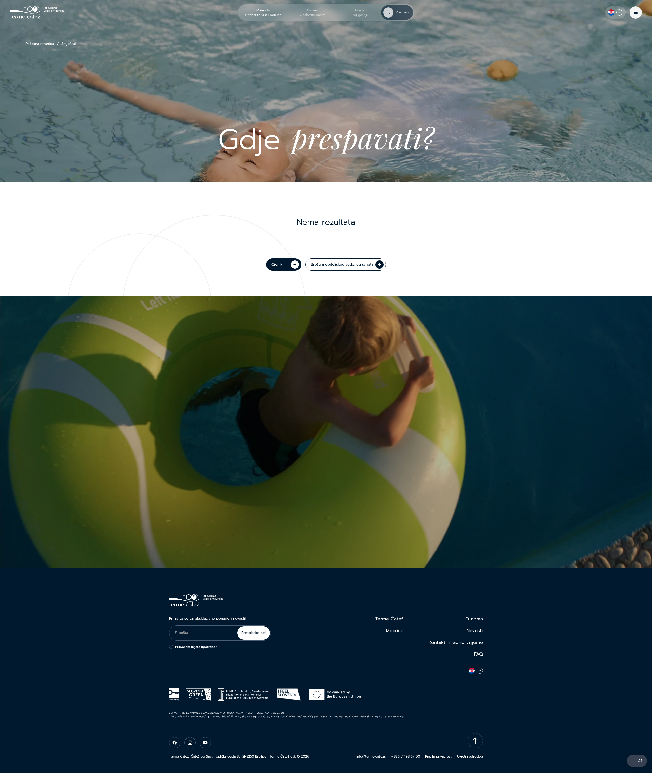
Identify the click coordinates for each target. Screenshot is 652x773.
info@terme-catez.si (371, 756)
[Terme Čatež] (37, 12)
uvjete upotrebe (203, 647)
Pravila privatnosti (438, 756)
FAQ (478, 654)
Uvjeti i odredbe (470, 756)
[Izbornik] (636, 12)
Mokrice (394, 630)
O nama (474, 619)
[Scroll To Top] (475, 740)
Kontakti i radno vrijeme (456, 642)
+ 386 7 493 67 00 (405, 756)
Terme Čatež (389, 619)
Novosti (475, 630)
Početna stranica (39, 43)
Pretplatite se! (253, 633)
